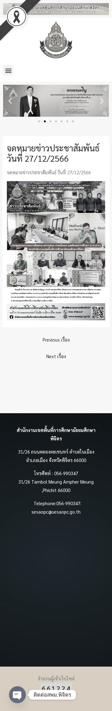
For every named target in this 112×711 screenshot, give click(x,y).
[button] (8, 70)
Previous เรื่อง (56, 340)
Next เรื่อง (56, 356)
